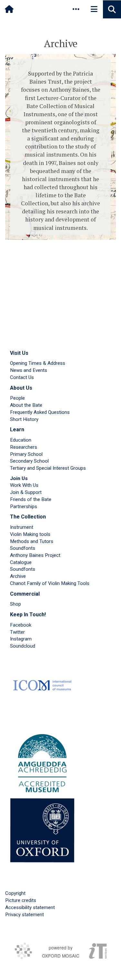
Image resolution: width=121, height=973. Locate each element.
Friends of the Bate (30, 499)
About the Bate (26, 405)
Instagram (21, 639)
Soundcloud (22, 646)
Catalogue (21, 562)
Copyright (15, 893)
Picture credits (20, 900)
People (17, 398)
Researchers (23, 447)
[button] (76, 9)
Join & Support (26, 492)
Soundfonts (22, 548)
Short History (24, 419)
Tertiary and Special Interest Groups (48, 468)
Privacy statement (24, 914)
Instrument (21, 527)
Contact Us (22, 377)
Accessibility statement (30, 907)
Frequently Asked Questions (40, 412)
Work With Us (24, 485)
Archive (18, 576)
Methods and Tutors (31, 541)
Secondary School (29, 461)
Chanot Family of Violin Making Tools (49, 583)
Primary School (26, 454)
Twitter (17, 632)
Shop (15, 604)
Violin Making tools (30, 534)
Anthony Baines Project (35, 555)
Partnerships (23, 506)
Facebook (20, 625)
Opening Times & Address (37, 363)
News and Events (28, 370)
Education (20, 440)
